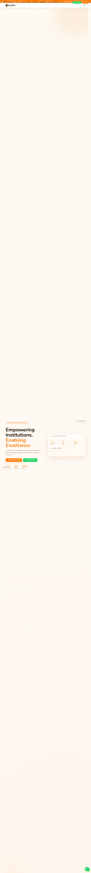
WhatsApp (77, 2)
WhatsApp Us (31, 460)
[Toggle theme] (68, 2)
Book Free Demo (15, 460)
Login (86, 2)
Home (84, 5)
